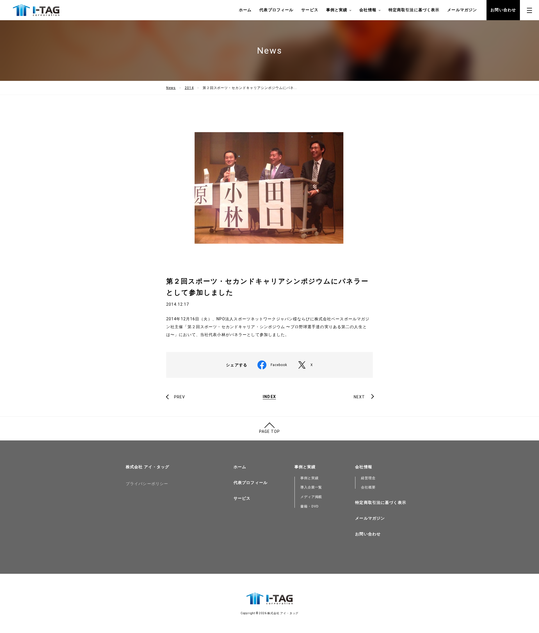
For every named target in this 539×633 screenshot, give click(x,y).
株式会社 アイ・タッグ (147, 467)
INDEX (269, 397)
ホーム (245, 10)
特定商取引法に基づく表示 (414, 10)
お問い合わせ (503, 10)
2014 (189, 88)
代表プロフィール (276, 10)
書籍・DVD (309, 506)
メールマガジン (462, 10)
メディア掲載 (311, 497)
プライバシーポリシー (147, 483)
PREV (179, 397)
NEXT (359, 397)
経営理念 (368, 478)
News (171, 88)
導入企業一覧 (311, 487)
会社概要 (368, 487)
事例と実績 (309, 478)
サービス (309, 10)
